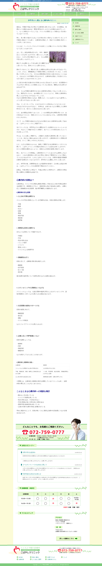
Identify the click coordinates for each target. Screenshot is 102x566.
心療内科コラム (83, 14)
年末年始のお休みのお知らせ (31, 474)
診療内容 (32, 14)
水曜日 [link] (31, 468)
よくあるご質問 (57, 14)
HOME (19, 14)
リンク (65, 557)
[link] (26, 468)
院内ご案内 (45, 14)
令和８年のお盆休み (28, 452)
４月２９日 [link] (26, 468)
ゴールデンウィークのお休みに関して (34, 465)
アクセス (70, 14)
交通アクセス (51, 557)
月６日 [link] (38, 468)
